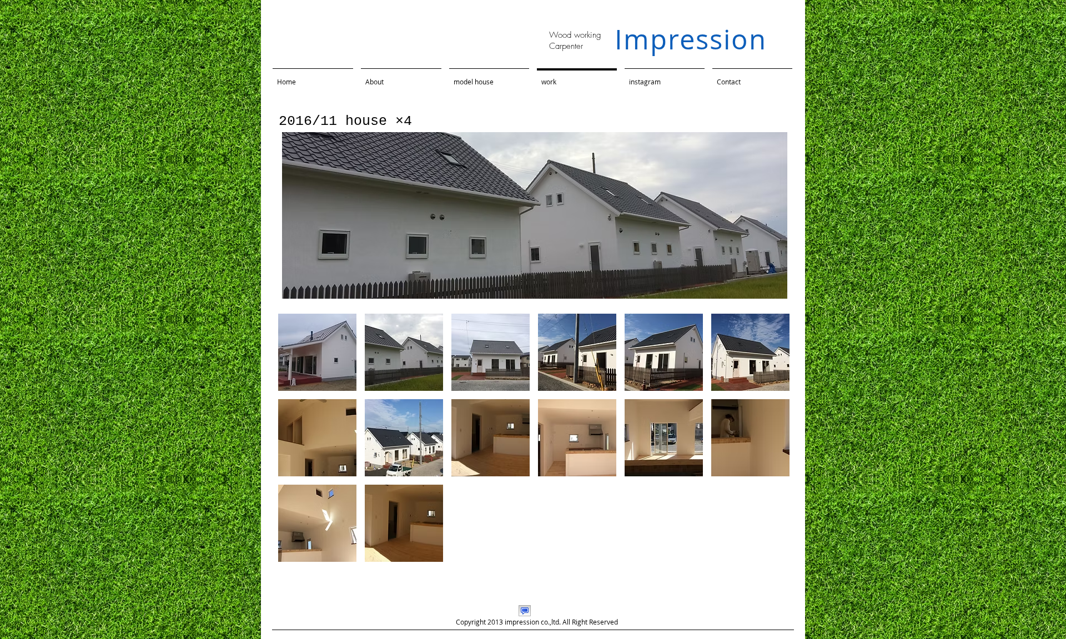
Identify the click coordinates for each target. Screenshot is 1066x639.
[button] (317, 352)
